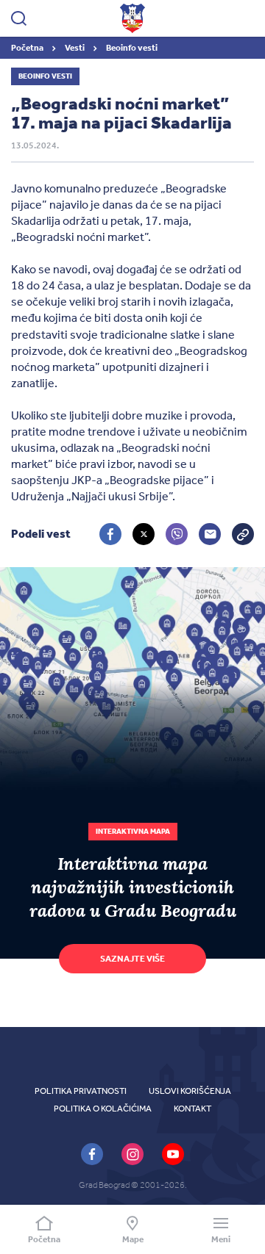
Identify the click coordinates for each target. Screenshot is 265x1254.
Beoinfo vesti (132, 48)
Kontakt (192, 1108)
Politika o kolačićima (103, 1108)
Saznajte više (132, 959)
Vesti (75, 48)
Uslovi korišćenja (190, 1091)
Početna (28, 48)
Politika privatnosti (81, 1091)
